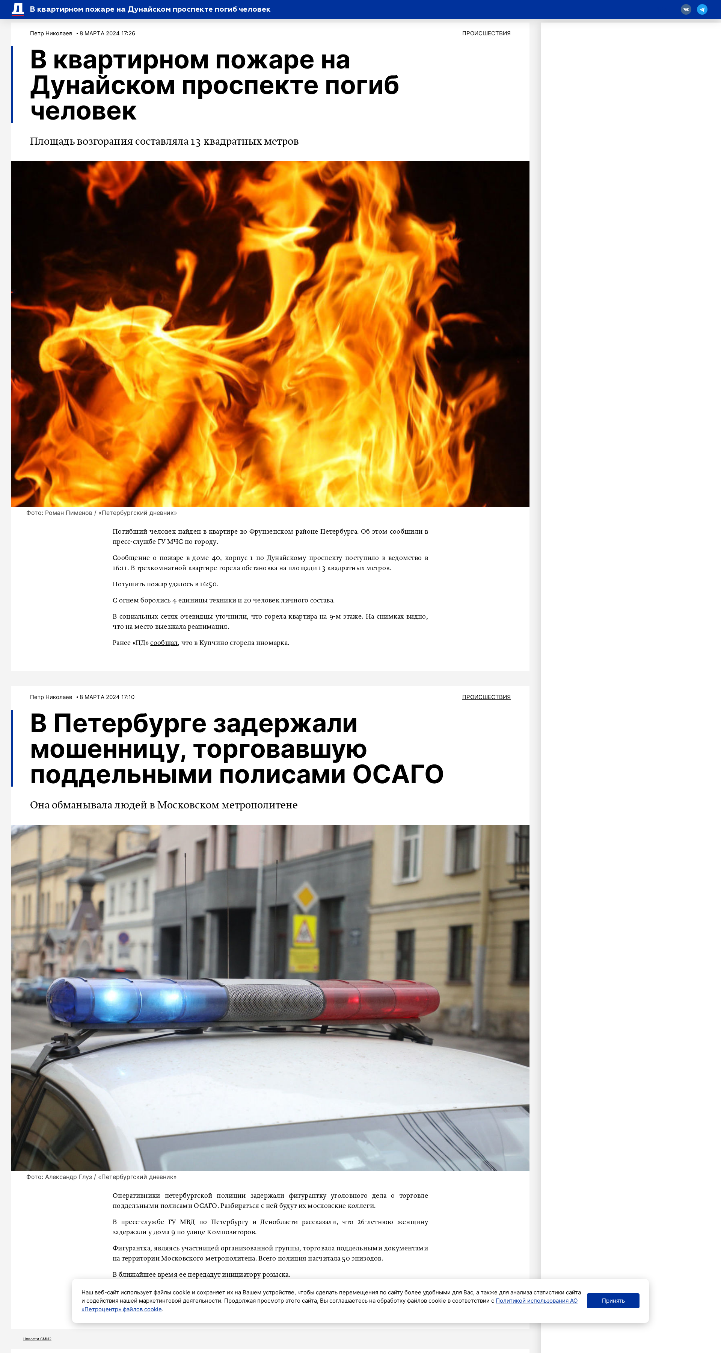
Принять (613, 1300)
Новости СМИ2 (37, 1338)
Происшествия (486, 33)
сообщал (164, 643)
